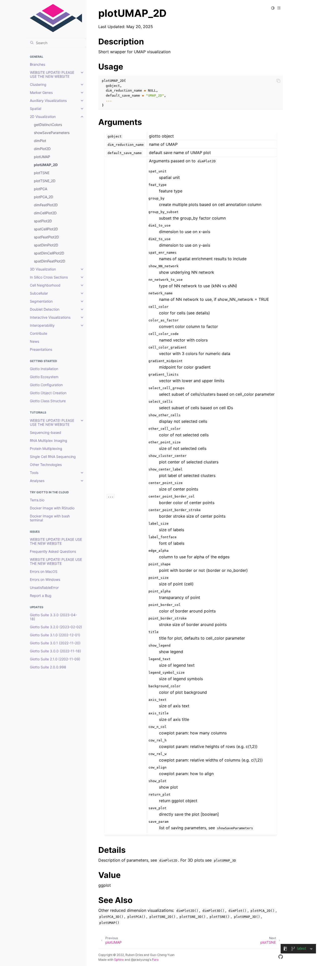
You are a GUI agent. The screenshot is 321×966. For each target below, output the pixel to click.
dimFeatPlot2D (46, 205)
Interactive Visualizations (50, 317)
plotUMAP (42, 157)
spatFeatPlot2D (46, 237)
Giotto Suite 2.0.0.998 (48, 667)
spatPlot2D (43, 221)
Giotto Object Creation (48, 393)
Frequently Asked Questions (53, 551)
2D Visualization (43, 116)
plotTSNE (41, 173)
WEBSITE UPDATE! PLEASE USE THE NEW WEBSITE (52, 74)
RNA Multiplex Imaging (48, 440)
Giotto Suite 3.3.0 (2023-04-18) (53, 617)
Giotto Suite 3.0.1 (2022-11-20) (55, 643)
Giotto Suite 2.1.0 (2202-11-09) (55, 659)
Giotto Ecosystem (44, 377)
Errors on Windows (45, 579)
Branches (37, 64)
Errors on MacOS (43, 571)
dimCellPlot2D (45, 213)
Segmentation (41, 301)
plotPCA (40, 189)
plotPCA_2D (43, 197)
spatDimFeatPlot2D (49, 261)
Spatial (35, 108)
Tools (34, 472)
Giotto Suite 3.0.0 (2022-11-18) (55, 651)
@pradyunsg (140, 959)
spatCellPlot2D (46, 229)
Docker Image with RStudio (52, 508)
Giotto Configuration (46, 385)
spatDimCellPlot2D (49, 253)
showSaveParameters (51, 132)
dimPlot (40, 141)
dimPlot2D (42, 149)
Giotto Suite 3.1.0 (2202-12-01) (55, 635)
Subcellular (39, 293)
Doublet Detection (44, 309)
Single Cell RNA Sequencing (53, 456)
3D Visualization (43, 269)
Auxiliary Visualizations (48, 100)
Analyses (37, 480)
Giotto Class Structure (48, 401)
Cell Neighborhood (45, 285)
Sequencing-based (45, 432)
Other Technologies (46, 464)
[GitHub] (280, 957)
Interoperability (42, 325)
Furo (155, 959)
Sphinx (119, 959)
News (34, 341)
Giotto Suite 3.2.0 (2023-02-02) (56, 627)
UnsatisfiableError (44, 587)
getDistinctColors (48, 124)
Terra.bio (37, 500)
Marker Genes (41, 92)
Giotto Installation (44, 369)
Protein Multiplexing (46, 448)
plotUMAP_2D (46, 165)
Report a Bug (40, 595)
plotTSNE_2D (44, 181)
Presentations (41, 349)
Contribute (38, 333)
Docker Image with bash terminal (50, 518)
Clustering (38, 84)
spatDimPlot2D (46, 245)
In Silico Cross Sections (49, 277)
